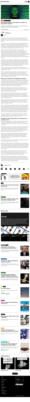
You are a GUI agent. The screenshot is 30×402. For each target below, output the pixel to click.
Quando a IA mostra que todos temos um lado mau (10, 185)
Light (6, 350)
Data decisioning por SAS (7, 20)
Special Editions (4, 379)
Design (4, 217)
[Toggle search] (25, 1)
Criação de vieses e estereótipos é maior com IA (9, 303)
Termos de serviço (4, 393)
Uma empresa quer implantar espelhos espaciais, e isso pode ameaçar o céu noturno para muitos (9, 276)
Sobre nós (3, 381)
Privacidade (3, 392)
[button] (28, 237)
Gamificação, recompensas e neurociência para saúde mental (8, 247)
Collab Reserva (4, 387)
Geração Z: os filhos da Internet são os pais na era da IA (9, 261)
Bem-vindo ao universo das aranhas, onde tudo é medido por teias (10, 199)
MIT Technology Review (5, 29)
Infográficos (2, 300)
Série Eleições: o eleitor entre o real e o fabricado (10, 317)
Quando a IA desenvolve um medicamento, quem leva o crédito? (9, 330)
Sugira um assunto (4, 390)
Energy (2, 286)
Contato (3, 382)
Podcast (4, 286)
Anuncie (3, 384)
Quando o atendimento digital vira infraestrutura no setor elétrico (9, 344)
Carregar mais (15, 373)
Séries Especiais (3, 314)
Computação (2, 20)
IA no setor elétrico (5, 288)
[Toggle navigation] (28, 1)
